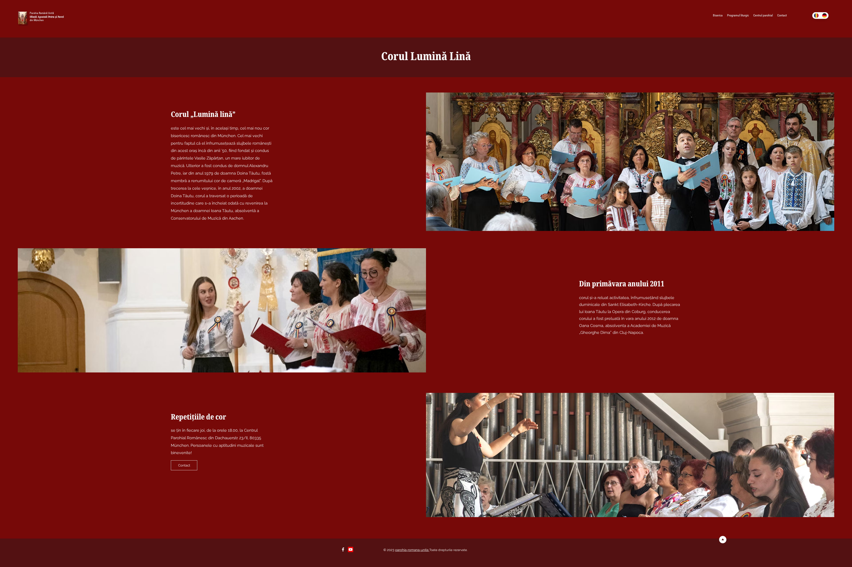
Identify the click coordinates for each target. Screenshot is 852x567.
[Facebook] (343, 549)
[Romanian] (816, 15)
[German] (824, 15)
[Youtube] (350, 549)
